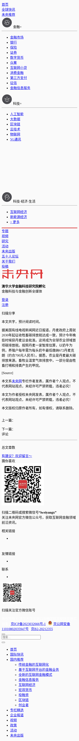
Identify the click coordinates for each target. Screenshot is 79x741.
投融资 (24, 695)
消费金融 (17, 73)
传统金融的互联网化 (34, 664)
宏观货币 (25, 690)
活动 (5, 246)
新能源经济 (18, 217)
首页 (5, 4)
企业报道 (17, 715)
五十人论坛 (10, 256)
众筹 (13, 62)
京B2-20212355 (42, 629)
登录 (5, 300)
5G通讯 (15, 139)
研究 (5, 241)
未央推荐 (8, 14)
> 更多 (15, 222)
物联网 (15, 134)
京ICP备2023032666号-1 (28, 624)
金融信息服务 (20, 88)
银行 (13, 42)
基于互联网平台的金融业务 (39, 669)
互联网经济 (18, 212)
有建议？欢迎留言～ (17, 456)
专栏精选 (17, 710)
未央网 (17, 381)
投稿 (5, 266)
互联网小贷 (18, 68)
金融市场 (17, 37)
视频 (5, 236)
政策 (13, 725)
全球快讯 (8, 9)
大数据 (15, 119)
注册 (5, 305)
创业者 (24, 705)
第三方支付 (18, 78)
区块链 (15, 124)
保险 (13, 47)
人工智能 (17, 114)
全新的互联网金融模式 (35, 675)
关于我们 (8, 261)
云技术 (15, 129)
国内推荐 (17, 659)
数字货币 (17, 57)
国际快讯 (17, 654)
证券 (13, 52)
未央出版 (8, 251)
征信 (13, 83)
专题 (5, 231)
